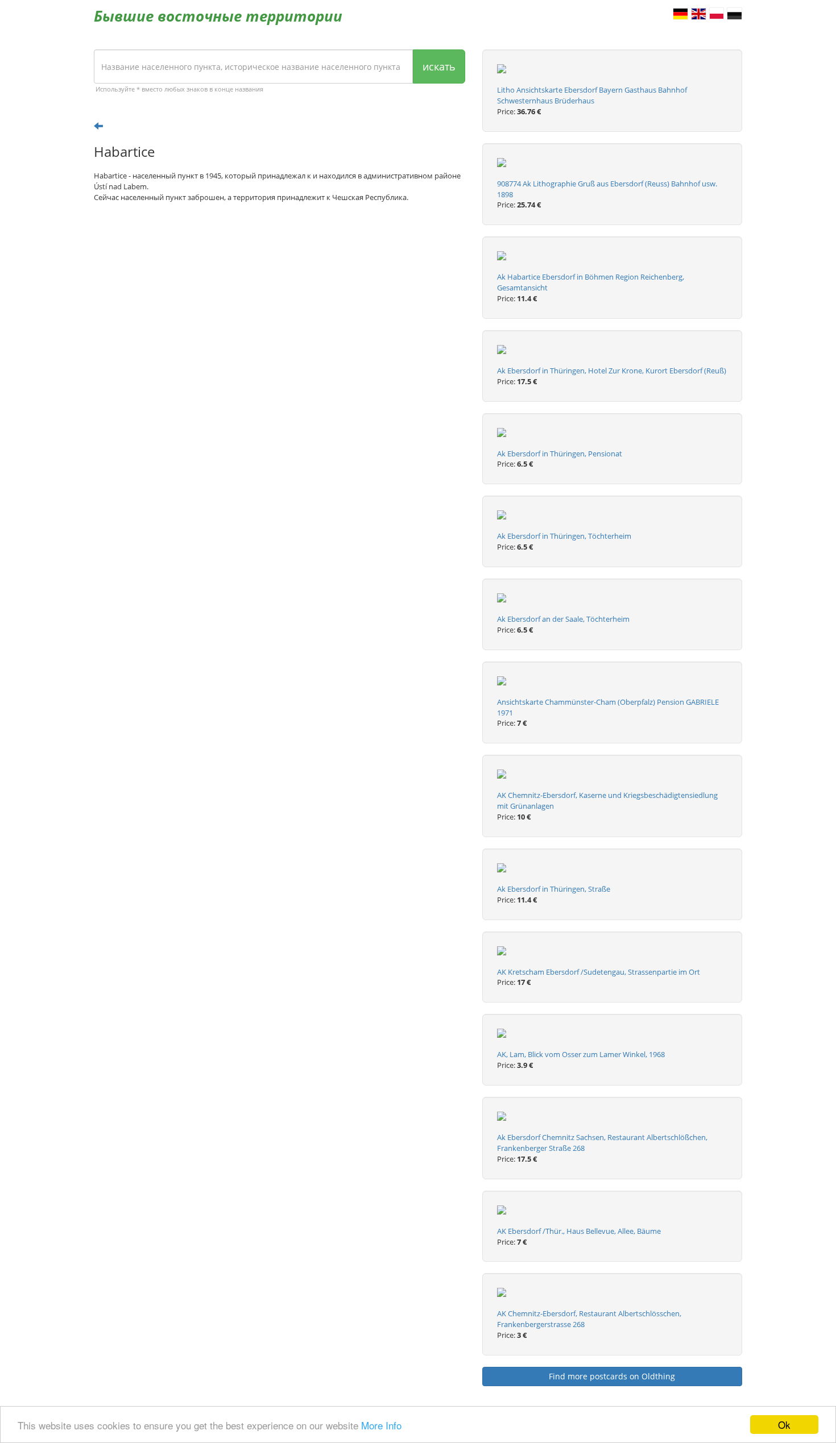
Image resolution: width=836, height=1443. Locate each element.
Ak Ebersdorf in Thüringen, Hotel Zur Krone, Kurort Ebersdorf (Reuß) (611, 370)
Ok (784, 1424)
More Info (381, 1425)
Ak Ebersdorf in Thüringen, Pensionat (559, 453)
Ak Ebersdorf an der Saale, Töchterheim (563, 619)
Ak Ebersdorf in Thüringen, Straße (553, 889)
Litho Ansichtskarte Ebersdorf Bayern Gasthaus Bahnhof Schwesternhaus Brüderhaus (592, 95)
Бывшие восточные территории (218, 16)
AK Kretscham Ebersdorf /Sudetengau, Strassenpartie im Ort (598, 972)
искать (439, 66)
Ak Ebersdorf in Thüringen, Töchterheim (564, 536)
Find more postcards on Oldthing (612, 1376)
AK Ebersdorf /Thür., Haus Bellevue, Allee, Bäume (579, 1231)
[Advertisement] (279, 299)
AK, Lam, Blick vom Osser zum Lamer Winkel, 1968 (581, 1054)
